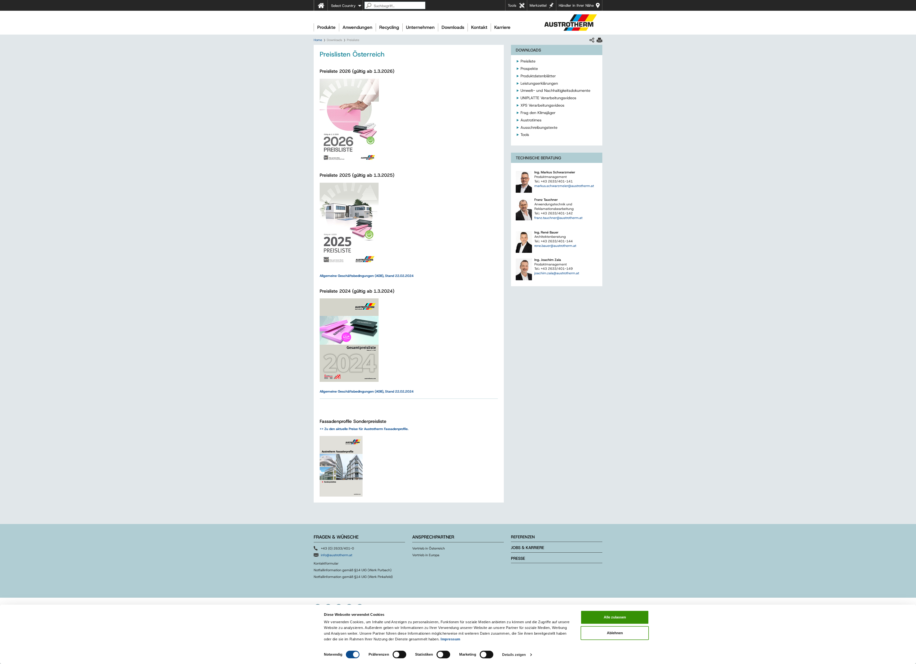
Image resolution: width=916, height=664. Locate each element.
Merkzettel (538, 5)
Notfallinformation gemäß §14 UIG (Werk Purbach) (352, 570)
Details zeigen (514, 655)
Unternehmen (420, 27)
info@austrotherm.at (336, 555)
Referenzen (523, 537)
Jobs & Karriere (527, 547)
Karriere (502, 27)
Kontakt (479, 27)
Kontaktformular (326, 563)
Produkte (326, 27)
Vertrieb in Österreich (428, 548)
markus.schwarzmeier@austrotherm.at (564, 186)
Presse (518, 558)
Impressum (450, 639)
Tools (512, 5)
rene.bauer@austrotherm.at (555, 246)
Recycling (389, 27)
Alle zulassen (615, 617)
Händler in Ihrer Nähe (576, 5)
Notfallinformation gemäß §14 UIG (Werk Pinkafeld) (353, 577)
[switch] (399, 654)
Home (318, 40)
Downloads (453, 27)
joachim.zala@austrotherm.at (556, 273)
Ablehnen (615, 633)
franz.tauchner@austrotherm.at (558, 218)
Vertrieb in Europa (425, 555)
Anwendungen (357, 27)
